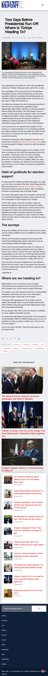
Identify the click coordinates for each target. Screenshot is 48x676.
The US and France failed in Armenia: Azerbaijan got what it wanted (20, 397)
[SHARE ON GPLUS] (11, 338)
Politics (40, 38)
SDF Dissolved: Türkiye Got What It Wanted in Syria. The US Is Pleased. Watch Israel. (27, 479)
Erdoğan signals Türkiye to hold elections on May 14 (22, 469)
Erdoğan (35, 345)
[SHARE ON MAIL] (19, 338)
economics (16, 345)
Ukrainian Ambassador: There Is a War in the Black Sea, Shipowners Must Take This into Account (28, 505)
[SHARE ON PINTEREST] (15, 338)
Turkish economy (26, 348)
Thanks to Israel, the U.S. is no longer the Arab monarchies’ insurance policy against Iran (23, 433)
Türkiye (5, 351)
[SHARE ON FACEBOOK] (7, 338)
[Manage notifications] (43, 671)
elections (26, 345)
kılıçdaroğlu (6, 348)
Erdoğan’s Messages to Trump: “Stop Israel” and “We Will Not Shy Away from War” (28, 530)
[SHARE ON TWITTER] (3, 339)
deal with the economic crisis (29, 142)
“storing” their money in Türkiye (30, 186)
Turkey (16, 348)
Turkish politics (39, 348)
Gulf (42, 345)
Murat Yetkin (7, 38)
